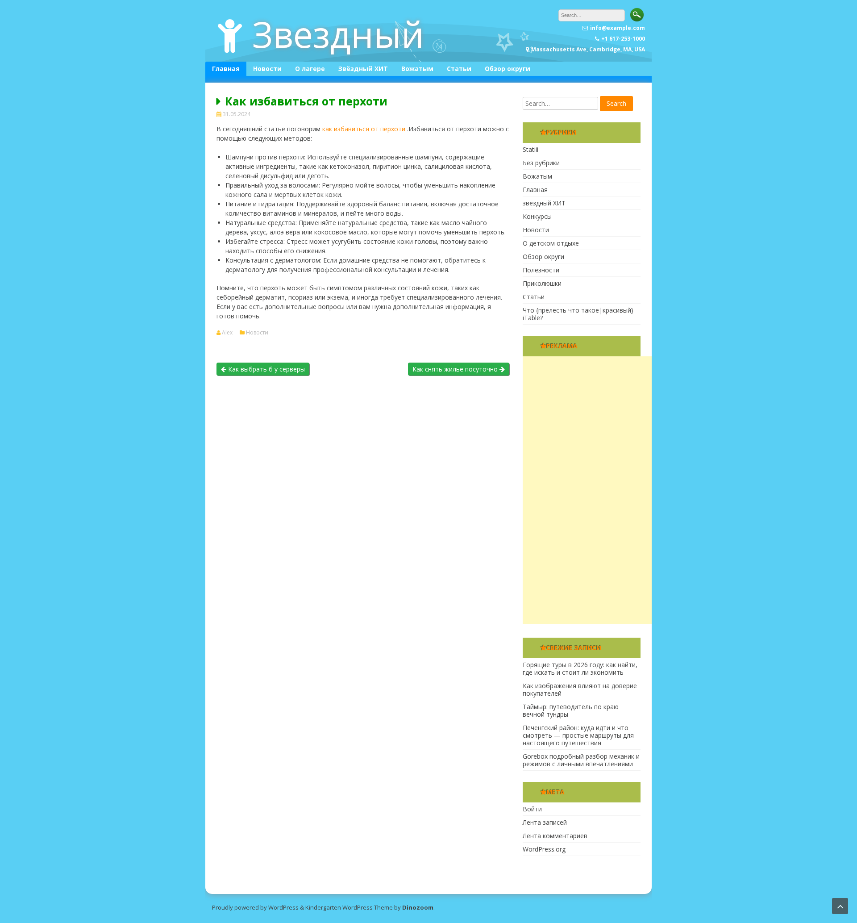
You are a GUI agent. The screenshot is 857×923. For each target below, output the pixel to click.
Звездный (338, 33)
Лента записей (545, 822)
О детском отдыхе (551, 243)
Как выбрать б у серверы (265, 369)
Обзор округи (507, 68)
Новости (267, 68)
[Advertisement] (590, 490)
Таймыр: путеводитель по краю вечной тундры (571, 710)
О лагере (310, 68)
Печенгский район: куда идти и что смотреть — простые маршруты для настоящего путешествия (578, 735)
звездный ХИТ (544, 203)
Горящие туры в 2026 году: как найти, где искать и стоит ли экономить (580, 668)
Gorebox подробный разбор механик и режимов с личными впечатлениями (581, 760)
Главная (226, 68)
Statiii (530, 149)
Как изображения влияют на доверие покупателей (580, 689)
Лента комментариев (555, 835)
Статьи (459, 68)
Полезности (541, 270)
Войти (532, 809)
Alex (227, 333)
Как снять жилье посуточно (455, 369)
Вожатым (417, 68)
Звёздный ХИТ (363, 68)
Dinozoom (417, 907)
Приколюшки (542, 283)
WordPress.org (544, 849)
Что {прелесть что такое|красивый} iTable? (578, 314)
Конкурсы (537, 216)
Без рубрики (541, 163)
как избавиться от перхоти (363, 129)
